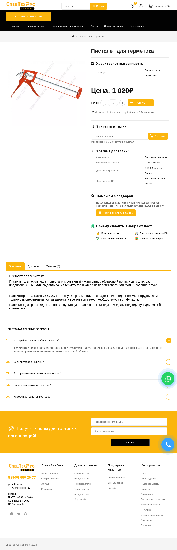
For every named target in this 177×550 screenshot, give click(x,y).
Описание (15, 266)
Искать (100, 6)
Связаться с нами (114, 26)
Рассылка (46, 489)
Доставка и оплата (150, 504)
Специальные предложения (68, 26)
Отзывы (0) (53, 266)
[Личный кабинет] (141, 6)
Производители (35, 26)
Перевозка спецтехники (153, 499)
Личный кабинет (49, 473)
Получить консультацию (118, 212)
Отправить (130, 442)
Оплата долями (149, 478)
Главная (15, 26)
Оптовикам (146, 520)
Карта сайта (80, 499)
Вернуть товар (115, 483)
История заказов (50, 478)
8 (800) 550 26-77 (22, 477)
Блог (143, 473)
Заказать (160, 136)
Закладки (46, 484)
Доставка (34, 266)
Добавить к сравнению (140, 112)
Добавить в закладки (107, 112)
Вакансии (146, 525)
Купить (141, 102)
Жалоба (112, 488)
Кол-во (95, 102)
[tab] (88, 340)
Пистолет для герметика (91, 36)
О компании (137, 26)
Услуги (94, 26)
